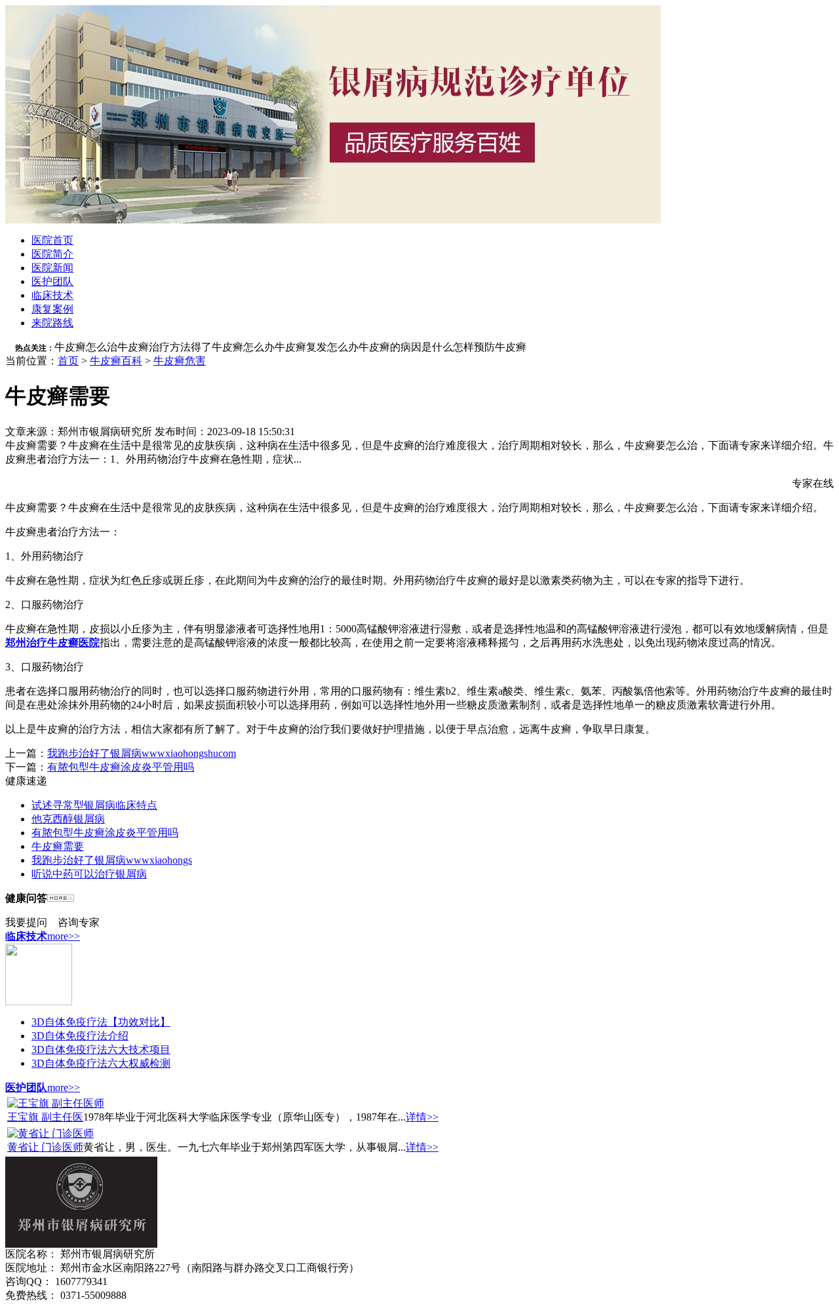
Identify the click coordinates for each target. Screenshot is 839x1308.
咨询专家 (79, 922)
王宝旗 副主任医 (45, 1117)
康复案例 (52, 309)
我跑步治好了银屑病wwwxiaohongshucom (141, 753)
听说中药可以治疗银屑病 (89, 873)
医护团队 (52, 281)
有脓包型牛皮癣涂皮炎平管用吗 (120, 767)
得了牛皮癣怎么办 (233, 347)
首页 (68, 360)
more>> (63, 936)
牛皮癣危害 (179, 360)
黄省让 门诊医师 (45, 1147)
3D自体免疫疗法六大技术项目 (100, 1049)
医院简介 (52, 254)
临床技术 (52, 295)
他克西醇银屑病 (68, 818)
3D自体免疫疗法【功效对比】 (100, 1022)
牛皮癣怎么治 (85, 347)
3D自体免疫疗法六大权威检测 (100, 1063)
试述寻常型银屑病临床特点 (94, 805)
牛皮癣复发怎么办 (317, 347)
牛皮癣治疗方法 (154, 347)
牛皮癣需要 (57, 846)
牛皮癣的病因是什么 (406, 347)
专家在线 (813, 483)
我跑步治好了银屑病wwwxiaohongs (111, 860)
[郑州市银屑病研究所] (333, 219)
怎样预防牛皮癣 (489, 347)
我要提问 (26, 922)
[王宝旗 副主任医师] (55, 1103)
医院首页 (52, 240)
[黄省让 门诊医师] (50, 1133)
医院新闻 (52, 267)
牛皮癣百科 (116, 360)
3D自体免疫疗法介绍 (79, 1035)
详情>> (422, 1117)
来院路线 (52, 322)
